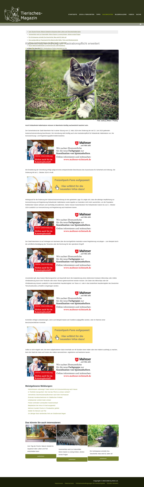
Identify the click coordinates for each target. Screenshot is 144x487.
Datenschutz (69, 483)
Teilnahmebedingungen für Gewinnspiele (90, 483)
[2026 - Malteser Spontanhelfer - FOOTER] (58, 368)
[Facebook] (140, 24)
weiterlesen (40, 456)
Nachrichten (107, 14)
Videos (131, 14)
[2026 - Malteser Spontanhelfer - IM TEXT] (58, 151)
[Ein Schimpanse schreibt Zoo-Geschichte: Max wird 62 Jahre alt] (103, 436)
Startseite (72, 14)
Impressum (59, 483)
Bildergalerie (121, 14)
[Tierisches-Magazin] (23, 14)
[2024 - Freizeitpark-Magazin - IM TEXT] (58, 184)
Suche (138, 14)
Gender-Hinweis (112, 483)
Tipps (98, 14)
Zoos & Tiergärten (86, 14)
